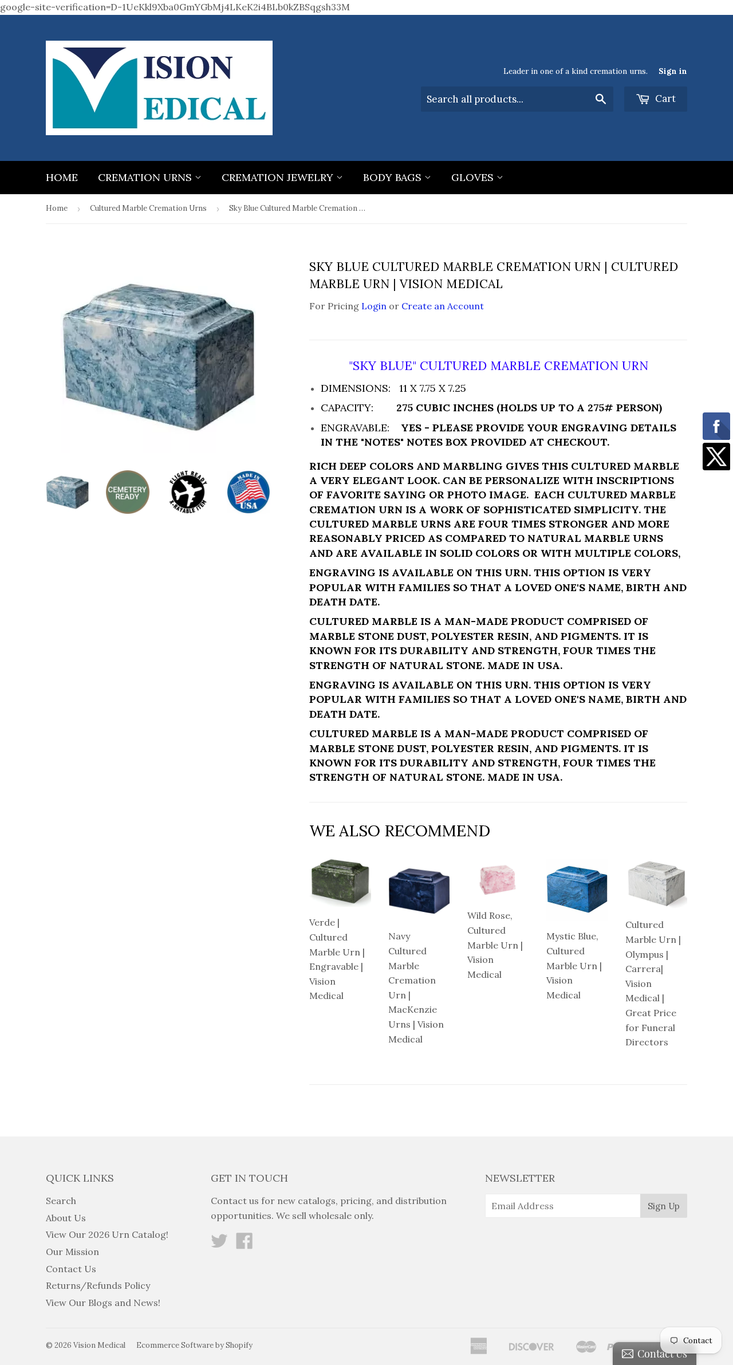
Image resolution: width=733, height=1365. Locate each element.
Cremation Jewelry (279, 177)
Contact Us (71, 1268)
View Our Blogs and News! (103, 1302)
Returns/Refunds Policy (98, 1285)
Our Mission (72, 1251)
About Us (66, 1218)
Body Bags (393, 177)
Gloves (473, 177)
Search (61, 1200)
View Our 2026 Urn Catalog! (107, 1234)
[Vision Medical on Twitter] (219, 1244)
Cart (664, 98)
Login (374, 306)
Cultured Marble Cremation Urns (148, 208)
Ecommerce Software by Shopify (194, 1345)
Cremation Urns (146, 177)
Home (62, 177)
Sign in (673, 71)
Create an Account (442, 306)
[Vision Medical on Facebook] (244, 1244)
